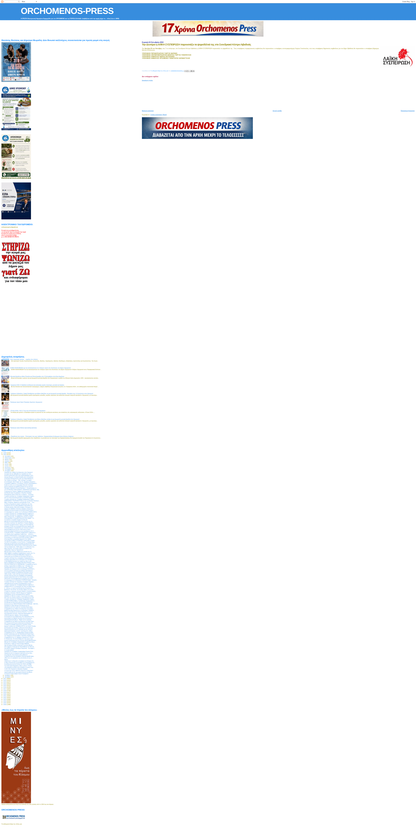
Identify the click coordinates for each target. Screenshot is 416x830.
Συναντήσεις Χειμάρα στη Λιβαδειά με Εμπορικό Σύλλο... (19, 572)
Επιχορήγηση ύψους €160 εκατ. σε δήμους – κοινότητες (18, 494)
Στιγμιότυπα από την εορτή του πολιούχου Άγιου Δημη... (18, 607)
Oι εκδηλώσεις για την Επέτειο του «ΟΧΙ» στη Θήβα (17, 664)
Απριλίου (7, 461)
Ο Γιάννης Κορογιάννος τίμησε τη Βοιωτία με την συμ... (18, 504)
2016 (5, 687)
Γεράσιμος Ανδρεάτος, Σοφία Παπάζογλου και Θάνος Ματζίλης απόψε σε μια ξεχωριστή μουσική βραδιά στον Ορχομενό (44, 419)
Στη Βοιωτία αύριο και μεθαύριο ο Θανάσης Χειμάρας (17, 492)
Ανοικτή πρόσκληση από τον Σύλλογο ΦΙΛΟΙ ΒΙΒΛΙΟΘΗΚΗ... (20, 640)
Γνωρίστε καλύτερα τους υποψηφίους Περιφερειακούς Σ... (19, 558)
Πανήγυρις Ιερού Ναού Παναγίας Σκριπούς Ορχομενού (26, 402)
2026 (5, 704)
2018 (5, 690)
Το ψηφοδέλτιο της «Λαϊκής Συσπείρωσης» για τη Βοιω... (19, 608)
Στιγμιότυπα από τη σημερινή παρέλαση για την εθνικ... (18, 653)
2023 (5, 699)
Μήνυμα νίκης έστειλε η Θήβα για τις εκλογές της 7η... (18, 551)
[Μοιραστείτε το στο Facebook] (191, 71)
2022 (5, 697)
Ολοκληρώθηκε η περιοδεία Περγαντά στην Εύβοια (17, 539)
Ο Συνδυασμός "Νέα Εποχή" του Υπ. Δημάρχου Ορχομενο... (20, 481)
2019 (5, 692)
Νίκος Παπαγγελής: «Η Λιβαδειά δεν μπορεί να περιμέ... (18, 516)
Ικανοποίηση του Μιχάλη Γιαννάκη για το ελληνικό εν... (18, 618)
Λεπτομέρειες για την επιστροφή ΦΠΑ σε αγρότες (17, 594)
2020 (5, 694)
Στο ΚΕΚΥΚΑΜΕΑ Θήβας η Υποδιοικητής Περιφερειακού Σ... (19, 600)
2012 (5, 680)
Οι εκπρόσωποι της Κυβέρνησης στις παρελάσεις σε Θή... (19, 616)
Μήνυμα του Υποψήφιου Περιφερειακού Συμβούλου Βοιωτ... (20, 642)
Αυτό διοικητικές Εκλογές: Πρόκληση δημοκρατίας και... (18, 613)
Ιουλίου (7, 466)
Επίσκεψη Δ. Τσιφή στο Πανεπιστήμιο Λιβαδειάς (16, 643)
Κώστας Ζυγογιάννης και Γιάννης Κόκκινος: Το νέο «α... (18, 611)
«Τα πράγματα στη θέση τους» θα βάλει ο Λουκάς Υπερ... (19, 667)
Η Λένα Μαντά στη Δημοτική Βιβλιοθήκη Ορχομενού (17, 554)
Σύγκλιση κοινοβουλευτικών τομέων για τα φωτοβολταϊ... (19, 524)
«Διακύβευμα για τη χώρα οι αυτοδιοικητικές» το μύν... (18, 583)
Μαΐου (6, 462)
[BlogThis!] (187, 71)
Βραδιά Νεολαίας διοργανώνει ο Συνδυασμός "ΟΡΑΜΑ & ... (19, 610)
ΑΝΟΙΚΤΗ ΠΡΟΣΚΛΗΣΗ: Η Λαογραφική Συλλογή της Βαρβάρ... (21, 535)
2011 (5, 678)
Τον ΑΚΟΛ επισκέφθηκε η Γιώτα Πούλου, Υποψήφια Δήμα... (19, 542)
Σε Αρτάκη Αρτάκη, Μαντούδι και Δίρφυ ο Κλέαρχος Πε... (18, 507)
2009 (5, 453)
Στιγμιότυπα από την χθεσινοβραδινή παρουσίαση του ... (19, 505)
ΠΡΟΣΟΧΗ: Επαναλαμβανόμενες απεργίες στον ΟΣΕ (18, 578)
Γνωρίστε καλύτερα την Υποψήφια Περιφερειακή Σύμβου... (19, 499)
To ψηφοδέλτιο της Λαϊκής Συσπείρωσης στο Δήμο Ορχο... (19, 621)
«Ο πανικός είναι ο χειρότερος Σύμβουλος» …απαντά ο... (19, 534)
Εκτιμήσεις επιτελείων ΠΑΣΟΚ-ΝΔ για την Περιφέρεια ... (18, 592)
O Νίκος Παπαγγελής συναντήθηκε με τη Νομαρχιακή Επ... (19, 662)
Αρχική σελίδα (277, 111)
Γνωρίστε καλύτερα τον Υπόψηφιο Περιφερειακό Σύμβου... (19, 599)
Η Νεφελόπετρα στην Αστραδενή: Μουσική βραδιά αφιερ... (19, 656)
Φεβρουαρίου (8, 457)
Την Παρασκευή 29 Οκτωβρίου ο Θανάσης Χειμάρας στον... (19, 635)
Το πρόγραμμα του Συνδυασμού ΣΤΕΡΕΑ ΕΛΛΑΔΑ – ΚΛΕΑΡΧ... (20, 580)
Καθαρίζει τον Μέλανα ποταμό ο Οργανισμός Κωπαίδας (18, 596)
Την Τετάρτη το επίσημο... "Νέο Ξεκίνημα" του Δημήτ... (18, 480)
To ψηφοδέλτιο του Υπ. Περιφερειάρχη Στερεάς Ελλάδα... (19, 632)
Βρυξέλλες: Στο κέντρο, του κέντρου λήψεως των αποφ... (19, 589)
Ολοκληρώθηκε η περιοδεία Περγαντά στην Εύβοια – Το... (19, 518)
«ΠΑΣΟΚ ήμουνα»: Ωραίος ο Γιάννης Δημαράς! (16, 615)
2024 (5, 701)
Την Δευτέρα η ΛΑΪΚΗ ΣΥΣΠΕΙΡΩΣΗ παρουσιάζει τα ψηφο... (20, 540)
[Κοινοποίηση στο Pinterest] (194, 71)
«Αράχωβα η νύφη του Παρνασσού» (13, 550)
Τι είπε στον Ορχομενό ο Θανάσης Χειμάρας (16, 669)
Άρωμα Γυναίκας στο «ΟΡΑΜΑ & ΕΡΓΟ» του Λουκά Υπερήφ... (20, 626)
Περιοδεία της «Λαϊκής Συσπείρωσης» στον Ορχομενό (18, 472)
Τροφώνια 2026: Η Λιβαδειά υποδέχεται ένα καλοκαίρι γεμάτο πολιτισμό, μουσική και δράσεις (37, 385)
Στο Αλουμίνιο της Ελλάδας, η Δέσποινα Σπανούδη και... (18, 627)
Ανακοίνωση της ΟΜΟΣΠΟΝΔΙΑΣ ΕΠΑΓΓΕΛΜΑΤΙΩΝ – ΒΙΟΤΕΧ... (21, 604)
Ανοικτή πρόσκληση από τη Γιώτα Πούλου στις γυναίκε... (19, 577)
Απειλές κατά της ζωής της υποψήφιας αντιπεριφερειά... (18, 575)
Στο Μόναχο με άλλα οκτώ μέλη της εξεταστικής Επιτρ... (18, 602)
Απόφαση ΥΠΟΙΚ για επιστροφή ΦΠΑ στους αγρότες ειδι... (19, 526)
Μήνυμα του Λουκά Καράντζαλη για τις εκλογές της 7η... (18, 521)
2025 (5, 702)
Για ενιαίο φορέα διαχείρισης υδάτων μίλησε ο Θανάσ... (18, 665)
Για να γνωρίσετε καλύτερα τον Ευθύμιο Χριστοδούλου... (19, 570)
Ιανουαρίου (8, 456)
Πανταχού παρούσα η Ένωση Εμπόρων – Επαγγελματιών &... (20, 488)
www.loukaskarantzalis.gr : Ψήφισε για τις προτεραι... (18, 619)
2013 (5, 682)
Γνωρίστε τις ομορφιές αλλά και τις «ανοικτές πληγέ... (18, 624)
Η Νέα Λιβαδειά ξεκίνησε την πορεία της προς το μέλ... (18, 561)
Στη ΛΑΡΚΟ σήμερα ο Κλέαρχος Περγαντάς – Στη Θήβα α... (19, 648)
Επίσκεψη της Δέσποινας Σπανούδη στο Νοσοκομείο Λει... (19, 543)
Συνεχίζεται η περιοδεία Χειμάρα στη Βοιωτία (15, 519)
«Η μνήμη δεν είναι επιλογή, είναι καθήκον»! (16, 654)
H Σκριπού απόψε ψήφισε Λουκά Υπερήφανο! (16, 673)
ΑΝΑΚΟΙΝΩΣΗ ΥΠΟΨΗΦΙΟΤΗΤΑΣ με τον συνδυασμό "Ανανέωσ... (22, 500)
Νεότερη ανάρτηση (148, 111)
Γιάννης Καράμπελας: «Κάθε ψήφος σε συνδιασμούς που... (19, 546)
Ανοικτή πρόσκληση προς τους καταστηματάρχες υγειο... (19, 475)
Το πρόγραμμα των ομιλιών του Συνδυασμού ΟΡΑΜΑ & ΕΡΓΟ (20, 512)
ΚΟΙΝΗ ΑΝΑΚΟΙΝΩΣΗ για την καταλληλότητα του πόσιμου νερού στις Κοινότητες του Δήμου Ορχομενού (40, 368)
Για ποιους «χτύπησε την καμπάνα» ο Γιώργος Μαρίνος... (19, 523)
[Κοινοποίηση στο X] (189, 71)
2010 (5, 454)
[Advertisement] (194, 94)
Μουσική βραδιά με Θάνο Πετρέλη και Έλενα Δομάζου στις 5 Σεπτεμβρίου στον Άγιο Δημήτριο (37, 376)
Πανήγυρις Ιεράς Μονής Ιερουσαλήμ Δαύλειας (23, 427)
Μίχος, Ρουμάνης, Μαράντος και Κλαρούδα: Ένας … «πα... (19, 502)
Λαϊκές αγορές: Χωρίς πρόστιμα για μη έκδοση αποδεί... (18, 573)
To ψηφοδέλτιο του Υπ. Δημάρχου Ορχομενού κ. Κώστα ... (19, 637)
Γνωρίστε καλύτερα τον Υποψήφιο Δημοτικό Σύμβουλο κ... (19, 513)
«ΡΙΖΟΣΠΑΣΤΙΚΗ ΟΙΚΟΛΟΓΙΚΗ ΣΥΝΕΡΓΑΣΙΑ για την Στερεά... (20, 545)
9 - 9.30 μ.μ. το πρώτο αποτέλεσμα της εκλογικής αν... (18, 588)
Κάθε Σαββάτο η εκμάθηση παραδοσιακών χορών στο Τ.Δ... (20, 553)
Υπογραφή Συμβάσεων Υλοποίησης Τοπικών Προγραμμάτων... (21, 483)
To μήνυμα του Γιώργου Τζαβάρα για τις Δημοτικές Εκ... (18, 491)
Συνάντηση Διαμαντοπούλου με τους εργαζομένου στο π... (19, 531)
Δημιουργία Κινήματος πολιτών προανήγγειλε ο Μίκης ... (19, 631)
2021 (5, 696)
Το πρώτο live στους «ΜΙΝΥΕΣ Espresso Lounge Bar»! (18, 670)
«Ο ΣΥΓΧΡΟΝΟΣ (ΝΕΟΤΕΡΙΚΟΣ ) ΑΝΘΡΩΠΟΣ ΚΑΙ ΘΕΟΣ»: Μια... (22, 489)
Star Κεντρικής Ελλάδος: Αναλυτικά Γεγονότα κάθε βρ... (18, 645)
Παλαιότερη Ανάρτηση (408, 111)
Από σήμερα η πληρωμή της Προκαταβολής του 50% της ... (19, 646)
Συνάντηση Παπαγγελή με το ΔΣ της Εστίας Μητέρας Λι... (19, 478)
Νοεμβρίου (8, 675)
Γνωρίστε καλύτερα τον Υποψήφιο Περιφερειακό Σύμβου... (19, 496)
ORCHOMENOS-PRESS (67, 11)
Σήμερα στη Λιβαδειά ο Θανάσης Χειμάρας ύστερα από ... (19, 508)
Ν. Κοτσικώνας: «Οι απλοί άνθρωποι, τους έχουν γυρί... (18, 638)
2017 (5, 689)
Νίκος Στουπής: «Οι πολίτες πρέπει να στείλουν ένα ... (18, 548)
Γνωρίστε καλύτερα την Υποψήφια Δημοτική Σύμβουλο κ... (19, 584)
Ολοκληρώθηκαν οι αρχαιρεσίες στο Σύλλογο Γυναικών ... (19, 527)
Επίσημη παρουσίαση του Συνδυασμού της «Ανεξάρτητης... (19, 559)
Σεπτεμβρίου (8, 469)
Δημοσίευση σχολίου (147, 80)
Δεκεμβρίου (8, 677)
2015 (5, 685)
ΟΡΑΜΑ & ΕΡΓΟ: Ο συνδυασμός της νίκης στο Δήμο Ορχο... (20, 586)
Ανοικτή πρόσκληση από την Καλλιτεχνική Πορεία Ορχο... (19, 634)
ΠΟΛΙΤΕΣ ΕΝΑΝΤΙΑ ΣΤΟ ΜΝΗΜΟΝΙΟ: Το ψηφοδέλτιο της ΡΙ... (20, 564)
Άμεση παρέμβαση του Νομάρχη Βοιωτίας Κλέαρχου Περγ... (20, 562)
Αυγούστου (8, 467)
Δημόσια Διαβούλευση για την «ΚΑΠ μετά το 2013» (17, 529)
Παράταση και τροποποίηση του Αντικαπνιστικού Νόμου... (19, 510)
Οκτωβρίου (8, 470)
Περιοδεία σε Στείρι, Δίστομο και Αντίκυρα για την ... (17, 605)
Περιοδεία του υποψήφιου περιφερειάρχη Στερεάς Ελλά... (19, 651)
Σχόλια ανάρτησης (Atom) (158, 114)
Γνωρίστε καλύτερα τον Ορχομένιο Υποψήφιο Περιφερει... (19, 515)
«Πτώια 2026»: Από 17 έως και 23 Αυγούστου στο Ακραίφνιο (27, 410)
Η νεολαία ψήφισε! (9, 650)
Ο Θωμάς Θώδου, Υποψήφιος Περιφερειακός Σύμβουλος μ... (20, 532)
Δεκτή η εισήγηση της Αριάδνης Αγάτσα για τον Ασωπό (18, 486)
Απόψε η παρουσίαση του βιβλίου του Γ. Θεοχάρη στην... (19, 566)
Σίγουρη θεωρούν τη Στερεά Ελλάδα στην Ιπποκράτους (18, 477)
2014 (5, 683)
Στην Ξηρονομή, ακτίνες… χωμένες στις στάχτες (24, 359)
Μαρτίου (7, 459)
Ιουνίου (7, 464)
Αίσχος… (6, 659)
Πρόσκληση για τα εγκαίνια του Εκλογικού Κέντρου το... (18, 556)
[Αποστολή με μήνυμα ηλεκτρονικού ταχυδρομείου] (185, 71)
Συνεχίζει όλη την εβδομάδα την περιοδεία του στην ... (18, 474)
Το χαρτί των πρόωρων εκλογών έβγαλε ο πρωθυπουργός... (20, 591)
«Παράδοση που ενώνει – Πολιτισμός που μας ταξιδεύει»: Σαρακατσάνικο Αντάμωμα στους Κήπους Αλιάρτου (42, 436)
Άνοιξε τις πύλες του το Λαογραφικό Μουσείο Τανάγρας (18, 485)
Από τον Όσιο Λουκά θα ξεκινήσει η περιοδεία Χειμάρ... (18, 497)
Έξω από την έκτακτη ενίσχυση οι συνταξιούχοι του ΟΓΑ (19, 597)
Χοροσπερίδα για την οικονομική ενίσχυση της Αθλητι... (18, 672)
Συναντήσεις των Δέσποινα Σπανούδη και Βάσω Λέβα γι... (19, 537)
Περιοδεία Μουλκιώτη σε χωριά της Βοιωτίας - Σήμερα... (18, 567)
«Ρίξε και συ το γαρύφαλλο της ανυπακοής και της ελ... (18, 657)
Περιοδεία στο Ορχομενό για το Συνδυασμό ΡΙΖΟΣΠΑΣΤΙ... (19, 569)
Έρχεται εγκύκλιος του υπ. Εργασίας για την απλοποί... (18, 629)
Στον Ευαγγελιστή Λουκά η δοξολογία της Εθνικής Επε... (19, 623)
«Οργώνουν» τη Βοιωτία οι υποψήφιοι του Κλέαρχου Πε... (19, 661)
